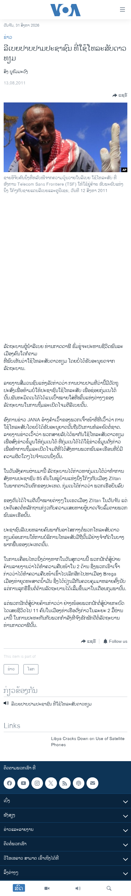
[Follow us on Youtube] (23, 783)
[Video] (47, 888)
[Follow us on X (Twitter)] (51, 783)
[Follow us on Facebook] (9, 783)
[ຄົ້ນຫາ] (109, 888)
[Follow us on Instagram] (37, 783)
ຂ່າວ (8, 37)
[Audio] (78, 888)
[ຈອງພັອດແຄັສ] (92, 783)
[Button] (119, 95)
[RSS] (65, 783)
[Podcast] (78, 783)
